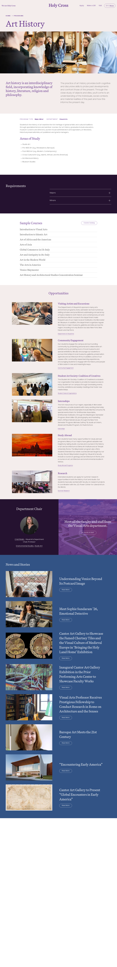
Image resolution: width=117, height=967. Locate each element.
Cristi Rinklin (20, 539)
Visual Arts (63, 119)
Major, (37, 119)
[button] (109, 6)
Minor (41, 119)
